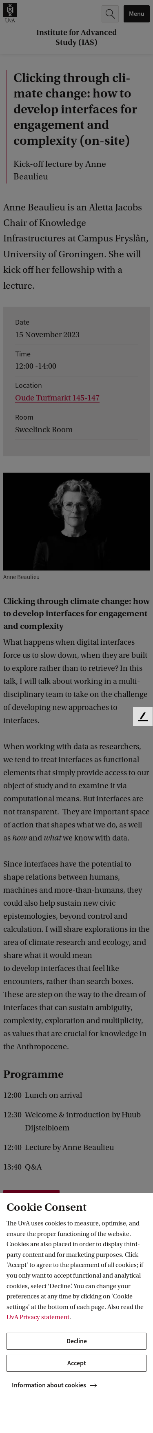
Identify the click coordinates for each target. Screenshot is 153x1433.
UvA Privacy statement (38, 1317)
